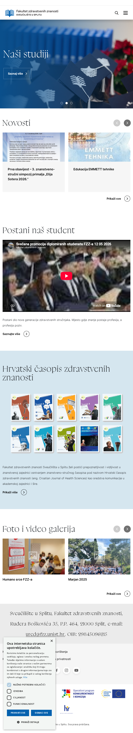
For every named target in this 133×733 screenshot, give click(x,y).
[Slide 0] (62, 103)
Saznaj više (15, 73)
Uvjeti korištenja (57, 651)
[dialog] (29, 683)
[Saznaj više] (66, 64)
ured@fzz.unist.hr (45, 634)
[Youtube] (76, 670)
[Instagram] (66, 670)
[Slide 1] (66, 103)
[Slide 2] (71, 103)
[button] (127, 123)
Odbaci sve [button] (41, 712)
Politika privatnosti (58, 659)
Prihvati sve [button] (18, 712)
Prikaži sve (114, 198)
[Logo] (31, 12)
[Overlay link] (34, 162)
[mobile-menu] (125, 12)
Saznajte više (11, 334)
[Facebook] (56, 670)
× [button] (51, 641)
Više (25, 677)
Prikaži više (10, 492)
